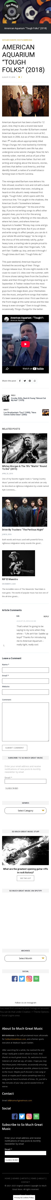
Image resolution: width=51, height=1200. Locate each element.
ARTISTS (25, 1178)
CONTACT (25, 1182)
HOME (7, 1178)
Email (5, 675)
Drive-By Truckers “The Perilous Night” (23, 529)
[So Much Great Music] (12, 11)
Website (5, 686)
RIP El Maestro (10, 579)
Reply (46, 616)
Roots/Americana (24, 40)
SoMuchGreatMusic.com (15, 1039)
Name (5, 664)
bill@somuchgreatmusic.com (20, 1100)
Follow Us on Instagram (25, 1002)
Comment (6, 699)
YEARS (33, 1178)
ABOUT (41, 1178)
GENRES (15, 1178)
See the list (25, 878)
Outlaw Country (9, 40)
